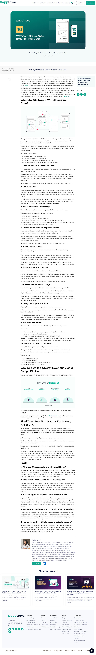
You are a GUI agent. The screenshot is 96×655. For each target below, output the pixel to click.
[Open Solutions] (45, 3)
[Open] (74, 3)
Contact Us (53, 622)
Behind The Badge (55, 627)
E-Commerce (44, 627)
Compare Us (53, 624)
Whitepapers (65, 631)
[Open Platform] (38, 3)
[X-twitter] (16, 629)
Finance (43, 620)
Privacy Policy (58, 650)
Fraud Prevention (31, 622)
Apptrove (66, 96)
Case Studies (65, 624)
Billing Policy (47, 650)
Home (30, 53)
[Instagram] (19, 629)
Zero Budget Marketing (80, 622)
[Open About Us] (63, 3)
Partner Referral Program (81, 631)
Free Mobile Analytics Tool (34, 629)
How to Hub (65, 633)
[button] (78, 94)
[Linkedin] (9, 629)
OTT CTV (43, 622)
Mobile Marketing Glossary (67, 621)
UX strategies (53, 416)
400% (26, 85)
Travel (42, 618)
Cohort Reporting (31, 627)
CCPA (87, 650)
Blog (35, 53)
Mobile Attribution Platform (79, 637)
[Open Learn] (56, 3)
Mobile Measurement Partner (80, 641)
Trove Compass (78, 618)
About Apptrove (54, 618)
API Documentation (79, 620)
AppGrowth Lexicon (79, 633)
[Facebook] (13, 629)
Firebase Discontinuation (78, 628)
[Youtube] (22, 629)
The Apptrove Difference (80, 624)
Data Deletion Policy (56, 629)
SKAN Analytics (31, 620)
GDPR (80, 650)
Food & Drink (44, 624)
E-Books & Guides (67, 627)
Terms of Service (70, 650)
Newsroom (53, 620)
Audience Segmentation (33, 624)
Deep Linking (30, 618)
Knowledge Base (66, 629)
